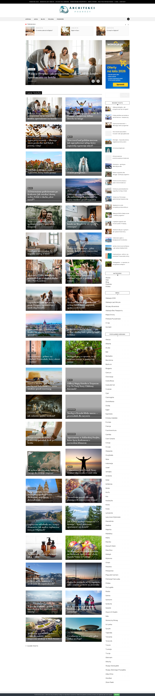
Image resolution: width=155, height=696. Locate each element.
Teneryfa (109, 641)
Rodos (108, 591)
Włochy (108, 662)
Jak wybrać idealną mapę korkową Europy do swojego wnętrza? (43, 471)
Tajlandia (109, 633)
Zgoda (117, 694)
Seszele (108, 608)
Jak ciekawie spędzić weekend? (41, 415)
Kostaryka (109, 500)
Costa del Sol (110, 385)
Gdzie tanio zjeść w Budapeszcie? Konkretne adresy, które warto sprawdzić (42, 332)
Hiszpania (109, 451)
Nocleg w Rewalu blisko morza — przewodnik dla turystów (82, 414)
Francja (108, 426)
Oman (108, 562)
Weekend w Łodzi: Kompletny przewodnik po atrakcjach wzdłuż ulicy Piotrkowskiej (43, 278)
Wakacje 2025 (34, 1)
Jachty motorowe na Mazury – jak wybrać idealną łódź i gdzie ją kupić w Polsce (83, 332)
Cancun (108, 372)
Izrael (108, 467)
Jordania (109, 476)
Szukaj (124, 95)
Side (107, 616)
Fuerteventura (111, 430)
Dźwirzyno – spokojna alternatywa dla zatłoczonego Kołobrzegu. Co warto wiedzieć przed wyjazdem (83, 197)
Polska (51, 19)
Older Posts (32, 646)
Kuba (107, 509)
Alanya (108, 339)
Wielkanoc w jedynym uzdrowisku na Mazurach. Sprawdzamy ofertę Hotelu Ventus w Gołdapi (82, 554)
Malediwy (109, 534)
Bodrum (109, 364)
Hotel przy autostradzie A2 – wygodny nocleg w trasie (41, 252)
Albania (108, 344)
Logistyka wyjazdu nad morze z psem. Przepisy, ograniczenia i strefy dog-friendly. (42, 305)
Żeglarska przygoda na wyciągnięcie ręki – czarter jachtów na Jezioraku (83, 583)
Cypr (107, 393)
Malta (108, 538)
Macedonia (109, 521)
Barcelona (109, 360)
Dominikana (110, 401)
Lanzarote (109, 513)
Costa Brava (110, 381)
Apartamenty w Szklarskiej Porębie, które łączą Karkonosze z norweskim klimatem (83, 440)
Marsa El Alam (111, 546)
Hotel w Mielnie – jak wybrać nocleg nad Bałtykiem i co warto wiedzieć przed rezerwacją (42, 386)
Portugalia (109, 587)
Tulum (108, 645)
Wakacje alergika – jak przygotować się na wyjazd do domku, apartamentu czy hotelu (42, 116)
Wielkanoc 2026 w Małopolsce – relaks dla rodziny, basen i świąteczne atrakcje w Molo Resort (43, 636)
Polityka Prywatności (105, 1)
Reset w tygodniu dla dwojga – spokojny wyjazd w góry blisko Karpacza (42, 224)
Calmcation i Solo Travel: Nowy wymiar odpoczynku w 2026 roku (82, 471)
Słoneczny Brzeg (112, 620)
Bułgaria (109, 368)
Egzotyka (109, 414)
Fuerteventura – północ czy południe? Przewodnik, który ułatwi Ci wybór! (44, 359)
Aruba (108, 348)
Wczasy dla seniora (62, 1)
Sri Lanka (109, 624)
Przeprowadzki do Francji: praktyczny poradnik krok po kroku (41, 440)
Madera (108, 525)
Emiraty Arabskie (111, 418)
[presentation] (125, 24)
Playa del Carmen (112, 575)
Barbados (109, 356)
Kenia (108, 488)
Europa (108, 422)
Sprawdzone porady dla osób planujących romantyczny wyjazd (82, 498)
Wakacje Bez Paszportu (78, 1)
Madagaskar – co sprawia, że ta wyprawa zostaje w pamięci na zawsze (81, 359)
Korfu (108, 492)
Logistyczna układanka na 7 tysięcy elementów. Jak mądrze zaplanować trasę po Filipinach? (43, 527)
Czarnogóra (110, 397)
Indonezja (109, 463)
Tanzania (109, 637)
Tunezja (108, 649)
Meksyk (108, 554)
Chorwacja (109, 377)
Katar (107, 480)
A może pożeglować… (77, 172)
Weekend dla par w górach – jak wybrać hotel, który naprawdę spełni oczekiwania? (81, 305)
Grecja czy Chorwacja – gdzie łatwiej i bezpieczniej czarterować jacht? (82, 251)
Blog (43, 19)
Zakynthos (109, 674)
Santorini (109, 600)
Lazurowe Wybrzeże (113, 517)
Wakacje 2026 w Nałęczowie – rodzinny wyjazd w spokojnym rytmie (81, 278)
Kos (107, 496)
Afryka (28, 19)
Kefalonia (109, 484)
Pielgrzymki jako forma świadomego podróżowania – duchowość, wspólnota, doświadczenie (41, 495)
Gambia (108, 434)
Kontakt (123, 1)
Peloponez (109, 571)
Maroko (108, 542)
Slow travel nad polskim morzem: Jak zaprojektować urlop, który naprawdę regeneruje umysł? (82, 143)
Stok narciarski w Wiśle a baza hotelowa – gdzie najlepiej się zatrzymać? (81, 609)
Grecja (108, 443)
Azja (36, 19)
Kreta (108, 505)
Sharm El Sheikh (111, 612)
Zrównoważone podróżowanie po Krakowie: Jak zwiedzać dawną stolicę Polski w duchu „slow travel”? (43, 195)
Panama (108, 567)
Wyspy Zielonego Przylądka (116, 670)
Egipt (107, 410)
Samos (108, 595)
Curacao (108, 389)
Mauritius (109, 550)
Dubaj (108, 405)
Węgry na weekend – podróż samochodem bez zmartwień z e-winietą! (42, 609)
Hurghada (109, 455)
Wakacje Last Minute (47, 1)
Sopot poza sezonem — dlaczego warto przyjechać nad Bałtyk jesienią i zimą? (42, 143)
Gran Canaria (110, 439)
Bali (107, 352)
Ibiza (107, 459)
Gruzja (108, 447)
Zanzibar (109, 678)
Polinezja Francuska (113, 579)
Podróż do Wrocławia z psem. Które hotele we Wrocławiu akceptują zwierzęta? (83, 224)
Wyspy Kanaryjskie (112, 666)
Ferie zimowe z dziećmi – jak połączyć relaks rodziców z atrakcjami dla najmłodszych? (41, 581)
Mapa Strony (92, 1)
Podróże (60, 19)
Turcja (108, 653)
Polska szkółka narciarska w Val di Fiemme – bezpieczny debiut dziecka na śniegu (82, 116)
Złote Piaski (110, 682)
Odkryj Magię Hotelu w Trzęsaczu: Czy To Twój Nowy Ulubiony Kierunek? (83, 386)
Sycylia (108, 628)
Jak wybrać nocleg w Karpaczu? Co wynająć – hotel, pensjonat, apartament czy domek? (83, 524)
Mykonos (109, 558)
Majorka (108, 529)
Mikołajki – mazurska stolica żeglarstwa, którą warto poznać (42, 171)
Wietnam (109, 657)
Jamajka (108, 472)
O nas (116, 1)
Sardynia (109, 604)
